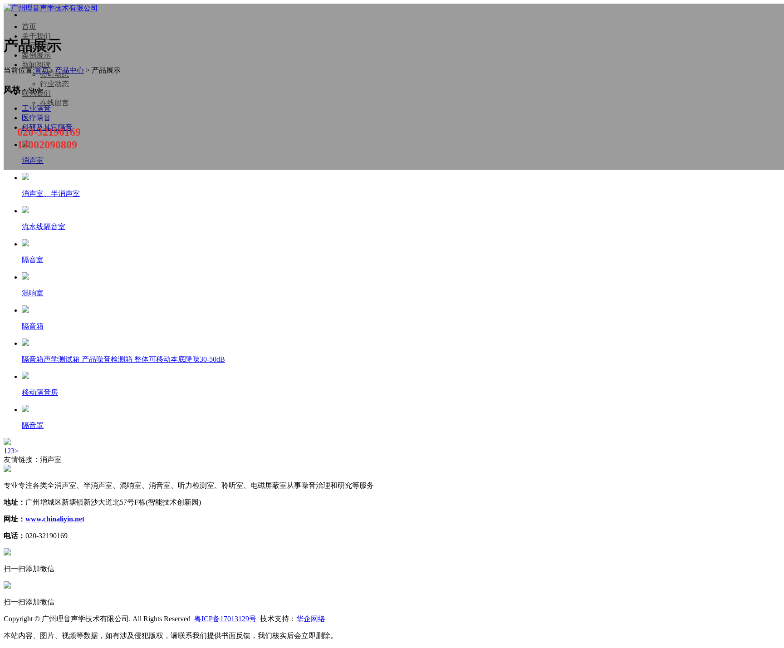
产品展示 (36, 45)
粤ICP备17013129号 (225, 619)
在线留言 (54, 103)
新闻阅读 (36, 65)
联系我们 (36, 93)
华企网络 (310, 619)
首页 (29, 26)
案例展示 (36, 55)
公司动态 (54, 74)
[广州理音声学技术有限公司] (51, 8)
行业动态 (54, 84)
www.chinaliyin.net (54, 519)
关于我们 (36, 36)
